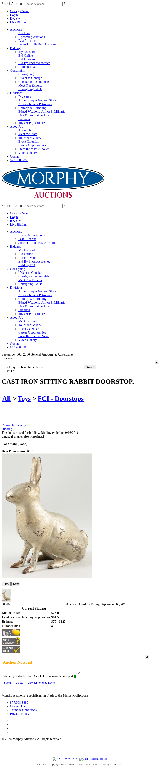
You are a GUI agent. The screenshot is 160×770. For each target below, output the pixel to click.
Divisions (16, 93)
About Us (16, 126)
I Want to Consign (30, 78)
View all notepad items (41, 682)
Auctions (16, 29)
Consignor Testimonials (33, 81)
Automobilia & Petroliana (35, 104)
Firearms (24, 119)
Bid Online (25, 55)
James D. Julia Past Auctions (37, 44)
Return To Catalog (14, 425)
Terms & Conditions (23, 710)
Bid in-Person (27, 59)
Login (14, 15)
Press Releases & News (33, 149)
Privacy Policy (19, 713)
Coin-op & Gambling (32, 108)
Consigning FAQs (30, 89)
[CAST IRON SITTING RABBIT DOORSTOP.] (47, 576)
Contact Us (17, 706)
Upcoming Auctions (31, 37)
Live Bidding (19, 22)
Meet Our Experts (30, 85)
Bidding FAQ (27, 66)
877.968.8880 (19, 160)
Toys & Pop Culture (31, 123)
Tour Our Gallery (29, 137)
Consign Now (19, 11)
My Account (26, 52)
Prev (6, 583)
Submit (8, 682)
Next (16, 583)
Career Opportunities (32, 145)
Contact (15, 156)
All (6, 398)
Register (15, 18)
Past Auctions (27, 40)
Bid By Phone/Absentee (34, 63)
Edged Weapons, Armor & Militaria (41, 111)
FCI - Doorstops (61, 398)
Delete (19, 682)
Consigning (17, 70)
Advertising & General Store (37, 100)
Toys (24, 398)
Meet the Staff (27, 134)
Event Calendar (28, 141)
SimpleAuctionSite (88, 764)
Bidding (15, 48)
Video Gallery (27, 152)
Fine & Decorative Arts (33, 115)
